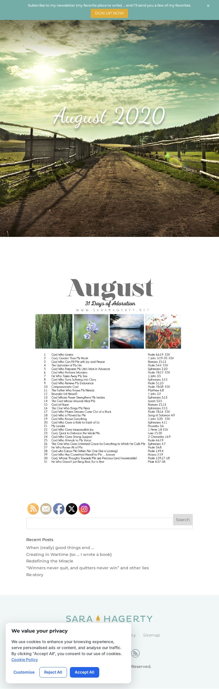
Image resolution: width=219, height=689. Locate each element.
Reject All (53, 672)
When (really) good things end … (60, 547)
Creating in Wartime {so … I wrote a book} (69, 554)
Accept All (84, 672)
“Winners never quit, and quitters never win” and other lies (87, 567)
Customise (24, 672)
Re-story (34, 574)
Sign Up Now (109, 13)
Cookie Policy (24, 659)
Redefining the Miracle (49, 561)
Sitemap (151, 635)
